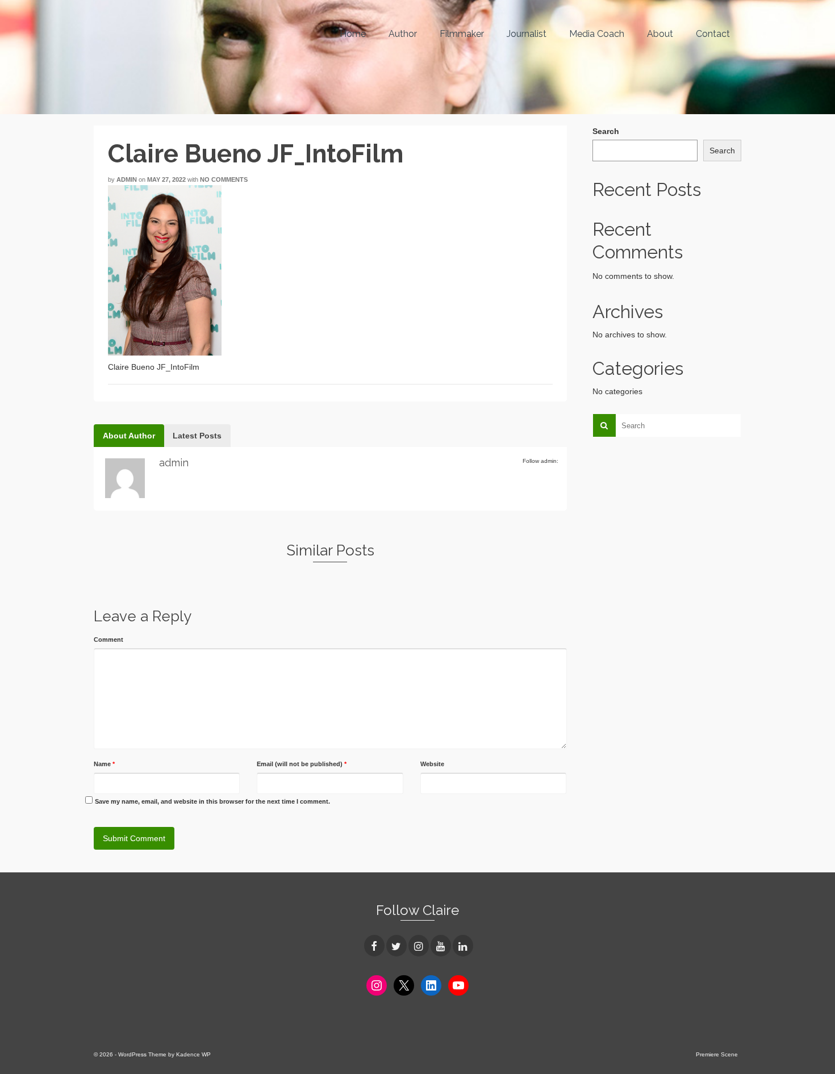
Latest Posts (197, 435)
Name (104, 763)
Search (605, 131)
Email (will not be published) (301, 763)
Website (432, 763)
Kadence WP (193, 1054)
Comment (108, 639)
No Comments (224, 179)
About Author (129, 435)
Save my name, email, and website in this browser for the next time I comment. (212, 801)
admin (126, 179)
